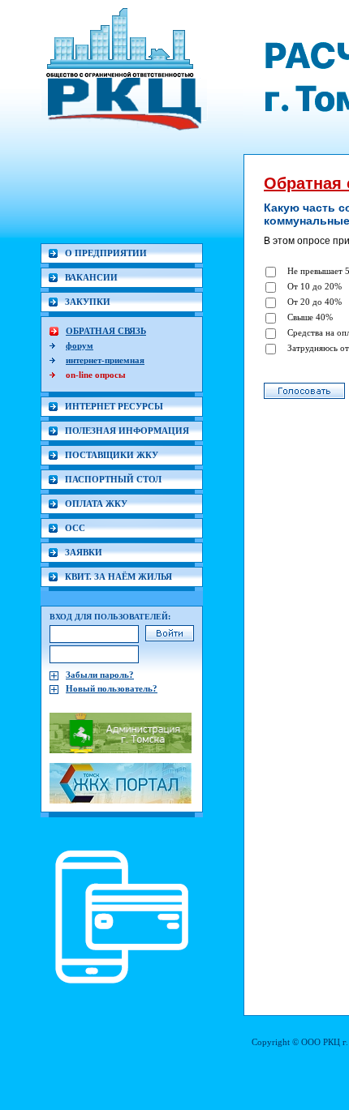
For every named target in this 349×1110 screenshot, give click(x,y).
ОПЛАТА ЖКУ (96, 503)
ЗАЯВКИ (83, 552)
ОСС (75, 528)
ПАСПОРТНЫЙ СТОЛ (113, 479)
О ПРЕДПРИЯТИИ (106, 253)
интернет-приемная (105, 360)
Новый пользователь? (111, 688)
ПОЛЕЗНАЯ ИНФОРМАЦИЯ (127, 430)
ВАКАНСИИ (91, 277)
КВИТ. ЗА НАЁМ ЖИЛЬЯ (118, 576)
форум (79, 345)
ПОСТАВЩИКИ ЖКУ (111, 455)
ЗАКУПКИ (87, 301)
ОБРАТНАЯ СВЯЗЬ (106, 331)
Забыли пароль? (100, 674)
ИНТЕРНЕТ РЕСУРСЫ (114, 406)
